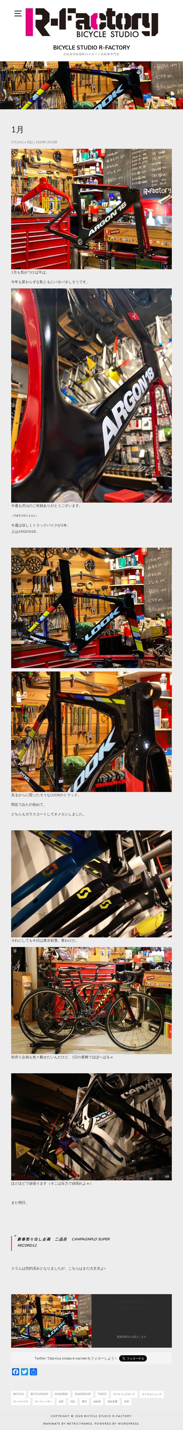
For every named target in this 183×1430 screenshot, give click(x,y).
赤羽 (126, 1401)
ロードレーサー (43, 1401)
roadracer (83, 1394)
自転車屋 (112, 1401)
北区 (61, 1401)
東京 (84, 1401)
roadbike (61, 1394)
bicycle (18, 1394)
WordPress (128, 1424)
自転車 (97, 1401)
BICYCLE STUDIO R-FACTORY (91, 47)
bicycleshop (39, 1394)
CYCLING (17, 142)
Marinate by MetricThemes (67, 1424)
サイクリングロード (124, 1394)
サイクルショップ (152, 1394)
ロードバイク (20, 1401)
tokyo (102, 1394)
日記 (30, 142)
